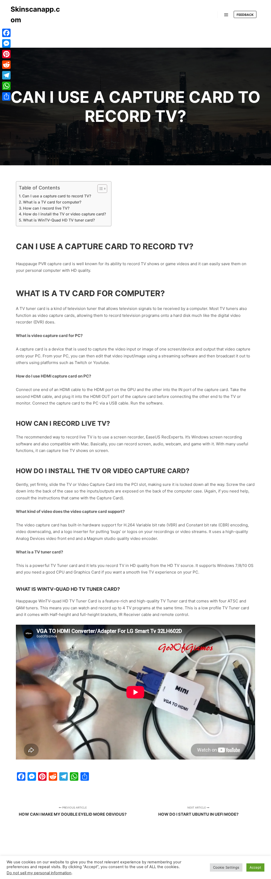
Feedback (245, 15)
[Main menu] (226, 14)
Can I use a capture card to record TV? (56, 196)
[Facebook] (6, 33)
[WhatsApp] (6, 86)
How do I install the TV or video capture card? (64, 214)
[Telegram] (6, 75)
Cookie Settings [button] (226, 867)
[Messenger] (6, 43)
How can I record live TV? (46, 208)
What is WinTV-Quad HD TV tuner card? (59, 220)
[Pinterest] (6, 54)
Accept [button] (255, 867)
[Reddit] (6, 64)
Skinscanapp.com (35, 14)
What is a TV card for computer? (52, 202)
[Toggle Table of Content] (99, 188)
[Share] (6, 96)
